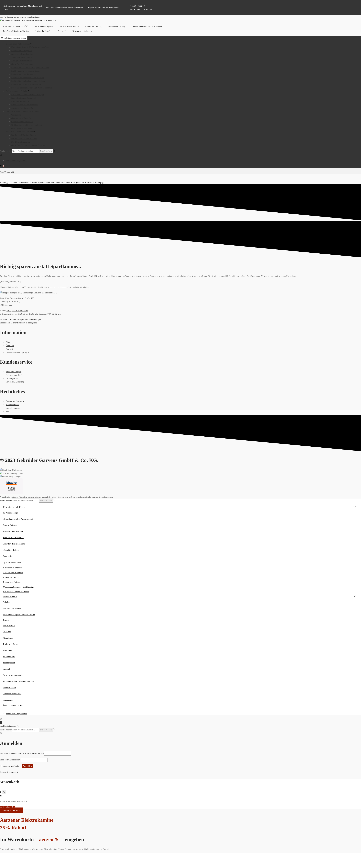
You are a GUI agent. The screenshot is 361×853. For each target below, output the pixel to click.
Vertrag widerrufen (11, 810)
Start (2, 172)
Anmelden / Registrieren (16, 160)
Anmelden (27, 766)
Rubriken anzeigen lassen (15, 38)
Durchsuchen (46, 151)
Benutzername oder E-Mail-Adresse (22, 753)
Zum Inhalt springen (31, 17)
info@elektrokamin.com (17, 310)
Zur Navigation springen (11, 17)
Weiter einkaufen (7, 807)
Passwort (10, 760)
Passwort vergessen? (9, 772)
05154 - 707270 (137, 6)
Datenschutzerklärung (57, 287)
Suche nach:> (6, 151)
